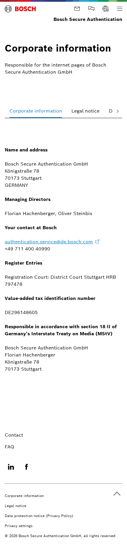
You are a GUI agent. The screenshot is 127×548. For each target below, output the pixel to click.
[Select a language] (105, 9)
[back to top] (117, 494)
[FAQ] (91, 9)
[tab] (36, 111)
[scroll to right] (117, 111)
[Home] (20, 9)
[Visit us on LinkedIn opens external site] (11, 470)
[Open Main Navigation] (120, 9)
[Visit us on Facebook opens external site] (26, 470)
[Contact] (77, 9)
